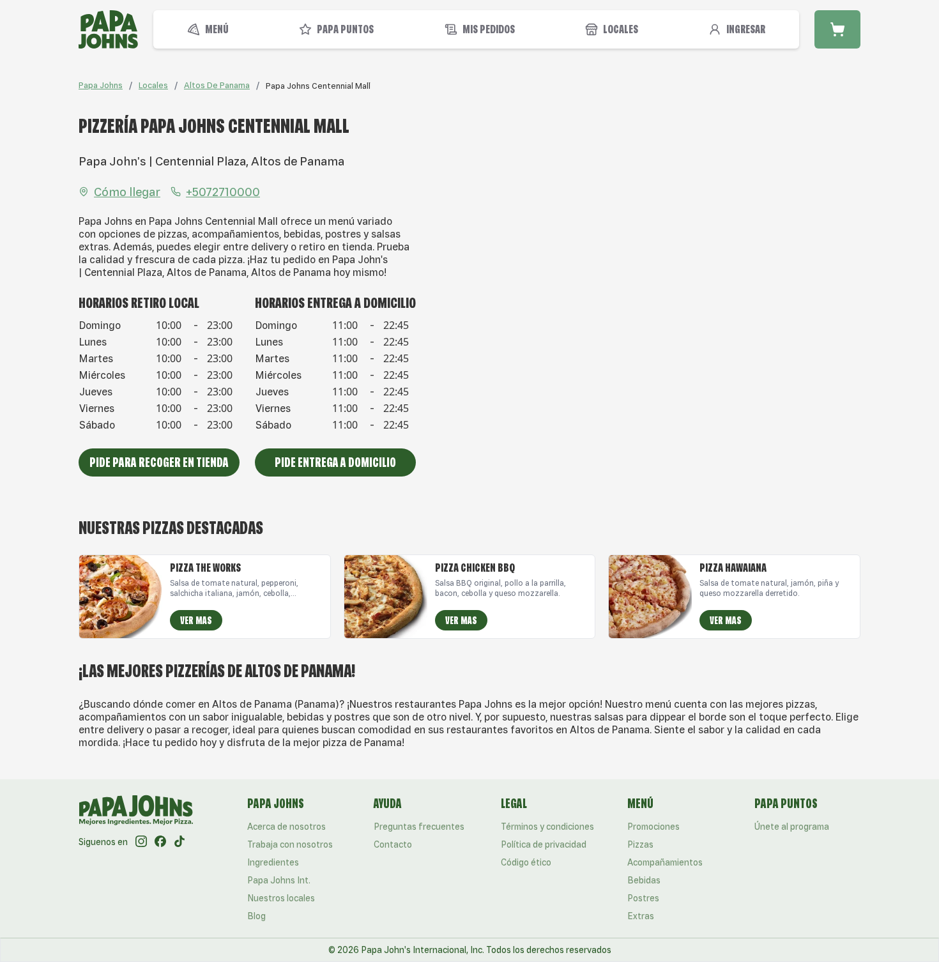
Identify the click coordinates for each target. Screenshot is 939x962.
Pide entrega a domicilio (335, 462)
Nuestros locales (281, 898)
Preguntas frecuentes (419, 826)
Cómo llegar (127, 192)
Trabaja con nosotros (290, 844)
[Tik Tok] (179, 842)
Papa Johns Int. (278, 880)
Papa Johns (101, 85)
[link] (318, 85)
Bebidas (643, 880)
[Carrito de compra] (837, 29)
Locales (153, 85)
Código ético (526, 862)
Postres (643, 898)
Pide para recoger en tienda (159, 462)
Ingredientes (273, 862)
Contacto (393, 844)
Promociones (653, 826)
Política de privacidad (543, 844)
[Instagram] (141, 842)
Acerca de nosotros (286, 826)
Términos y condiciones (547, 826)
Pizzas (640, 844)
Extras (640, 916)
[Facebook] (160, 842)
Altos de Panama (217, 85)
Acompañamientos (665, 862)
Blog (256, 916)
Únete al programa (791, 826)
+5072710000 (223, 192)
